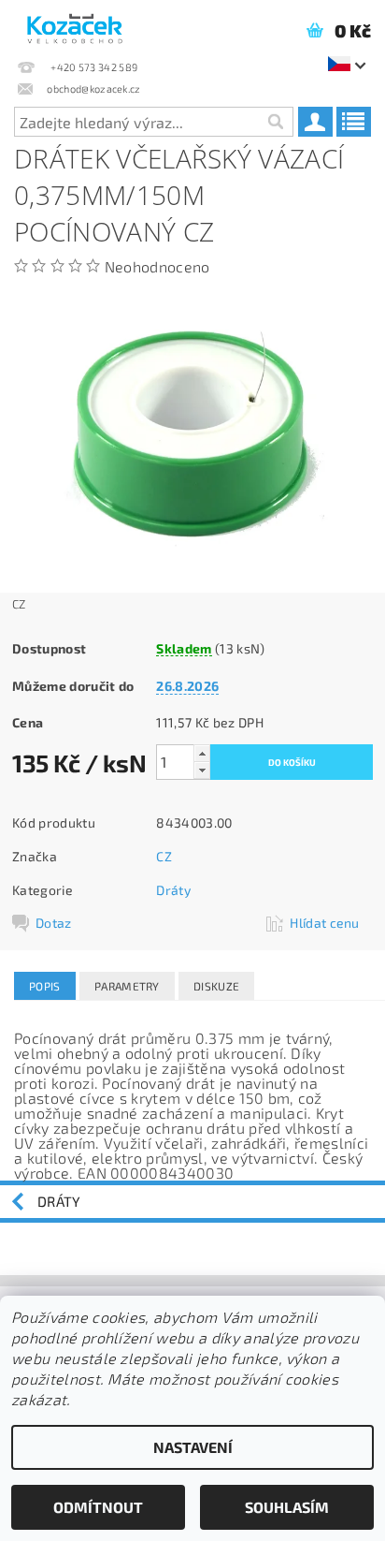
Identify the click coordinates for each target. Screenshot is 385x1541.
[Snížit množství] (201, 770)
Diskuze (216, 985)
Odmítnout (98, 1507)
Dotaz (54, 923)
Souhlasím (287, 1507)
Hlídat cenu (325, 923)
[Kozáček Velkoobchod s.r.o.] (74, 24)
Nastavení (193, 1447)
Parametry (127, 985)
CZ (164, 856)
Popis (45, 985)
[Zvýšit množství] (201, 753)
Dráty (173, 890)
